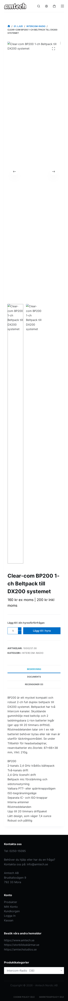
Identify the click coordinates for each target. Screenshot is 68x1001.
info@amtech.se (37, 864)
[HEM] (8, 26)
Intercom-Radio (33, 653)
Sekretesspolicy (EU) (51, 997)
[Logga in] (46, 6)
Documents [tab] (34, 676)
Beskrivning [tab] (34, 669)
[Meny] (62, 6)
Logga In (10, 915)
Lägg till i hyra (42, 630)
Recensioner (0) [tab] (34, 684)
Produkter (10, 902)
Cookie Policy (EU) (24, 997)
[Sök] (38, 6)
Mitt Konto (11, 906)
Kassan (8, 920)
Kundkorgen (12, 911)
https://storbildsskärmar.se (21, 944)
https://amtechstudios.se (20, 949)
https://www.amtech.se (19, 940)
